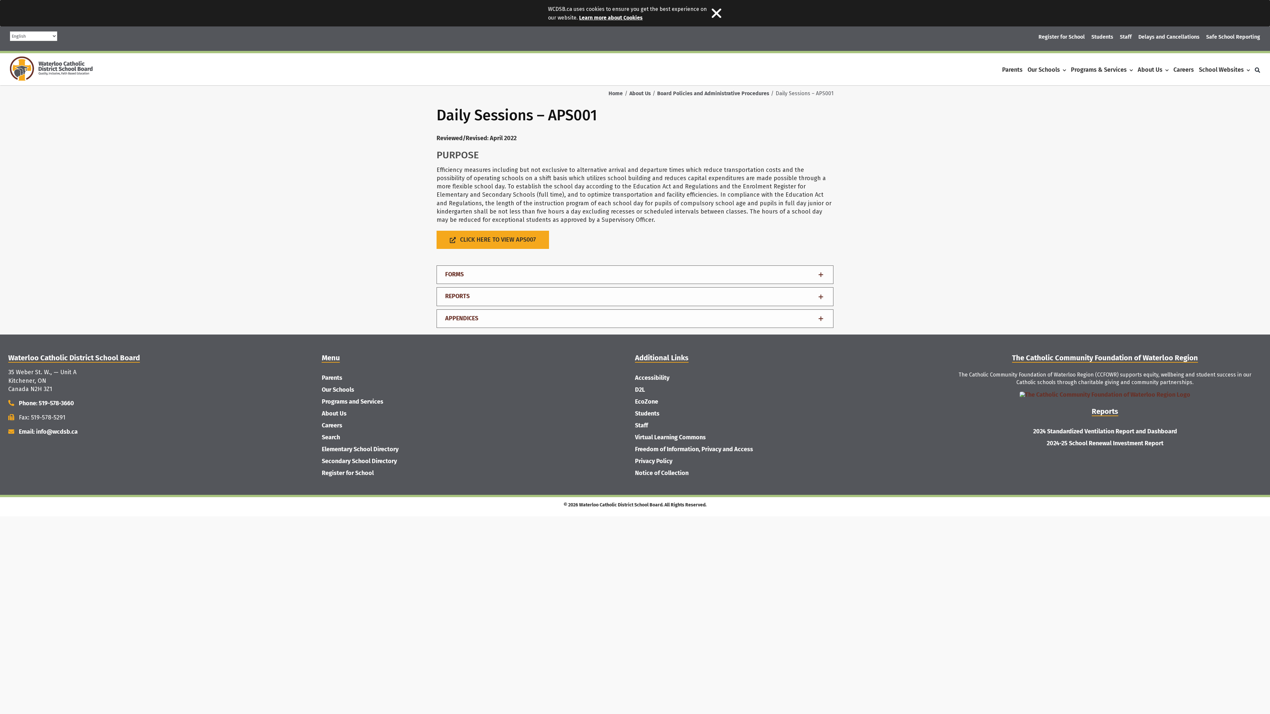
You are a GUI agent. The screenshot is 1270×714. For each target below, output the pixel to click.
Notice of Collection (662, 473)
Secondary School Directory (359, 461)
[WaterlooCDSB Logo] (51, 59)
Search (331, 437)
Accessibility (652, 377)
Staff (641, 425)
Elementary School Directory (360, 449)
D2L (640, 389)
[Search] (1257, 70)
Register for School (348, 473)
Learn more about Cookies (611, 18)
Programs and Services (352, 401)
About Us (334, 413)
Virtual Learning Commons (670, 437)
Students (647, 413)
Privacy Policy (653, 461)
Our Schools (338, 389)
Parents (332, 377)
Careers (332, 425)
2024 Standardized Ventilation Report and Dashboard (1105, 431)
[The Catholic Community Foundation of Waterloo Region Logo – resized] (1105, 394)
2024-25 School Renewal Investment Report (1105, 443)
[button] (635, 275)
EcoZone (646, 401)
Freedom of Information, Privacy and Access (694, 449)
